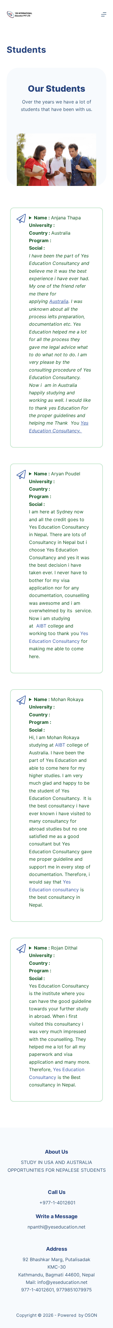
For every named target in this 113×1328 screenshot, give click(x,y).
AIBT (41, 626)
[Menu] (103, 14)
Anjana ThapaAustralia (60, 324)
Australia (58, 301)
